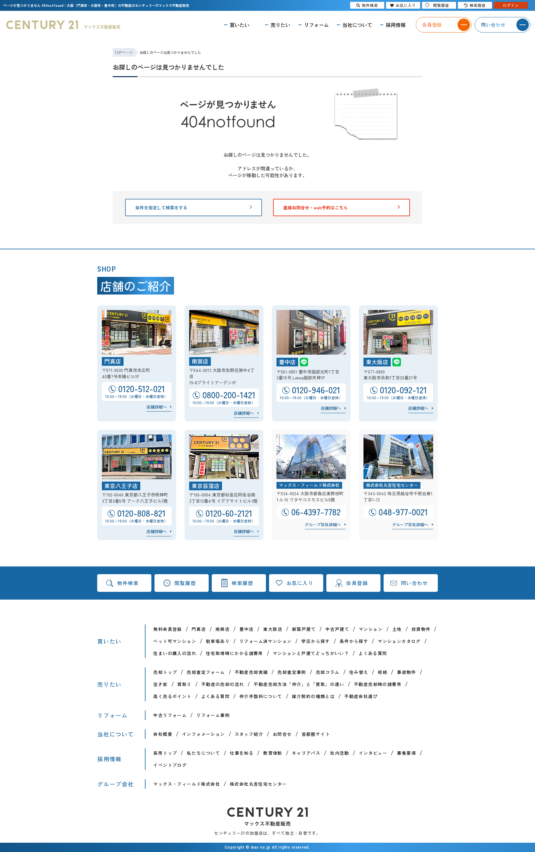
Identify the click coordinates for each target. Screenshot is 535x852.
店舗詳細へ (156, 407)
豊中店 (246, 629)
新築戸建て (304, 629)
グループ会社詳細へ (323, 524)
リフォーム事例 (213, 715)
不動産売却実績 (251, 672)
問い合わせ (414, 583)
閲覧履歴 (185, 583)
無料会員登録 (167, 629)
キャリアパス (306, 753)
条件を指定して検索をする (161, 207)
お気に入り (300, 583)
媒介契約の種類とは (313, 696)
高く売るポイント (172, 696)
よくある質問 (373, 653)
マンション (371, 629)
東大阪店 (272, 629)
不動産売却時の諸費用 (378, 684)
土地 (397, 629)
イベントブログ (170, 765)
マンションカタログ (399, 641)
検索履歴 (242, 583)
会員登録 (357, 583)
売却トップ (165, 672)
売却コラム (328, 672)
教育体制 (272, 753)
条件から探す (354, 641)
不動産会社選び (361, 696)
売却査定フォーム (206, 672)
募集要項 (406, 753)
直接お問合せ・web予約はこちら (315, 207)
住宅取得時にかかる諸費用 (234, 653)
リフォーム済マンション (265, 641)
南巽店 (222, 629)
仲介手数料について (260, 696)
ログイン (511, 5)
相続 (382, 672)
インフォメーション (203, 734)
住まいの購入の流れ (174, 653)
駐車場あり (218, 641)
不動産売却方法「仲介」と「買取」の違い (299, 684)
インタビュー (373, 753)
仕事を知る (242, 753)
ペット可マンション (174, 641)
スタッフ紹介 (249, 734)
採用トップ (165, 753)
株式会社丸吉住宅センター (258, 784)
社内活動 (339, 753)
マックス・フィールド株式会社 (186, 784)
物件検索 (128, 583)
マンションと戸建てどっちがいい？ (311, 653)
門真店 (199, 629)
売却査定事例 (291, 672)
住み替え (358, 672)
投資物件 (421, 629)
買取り (184, 684)
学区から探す (315, 641)
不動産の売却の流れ (222, 684)
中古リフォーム (170, 715)
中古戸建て (337, 629)
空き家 (160, 684)
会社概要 (162, 734)
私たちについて (203, 753)
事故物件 (406, 672)
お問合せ (282, 734)
